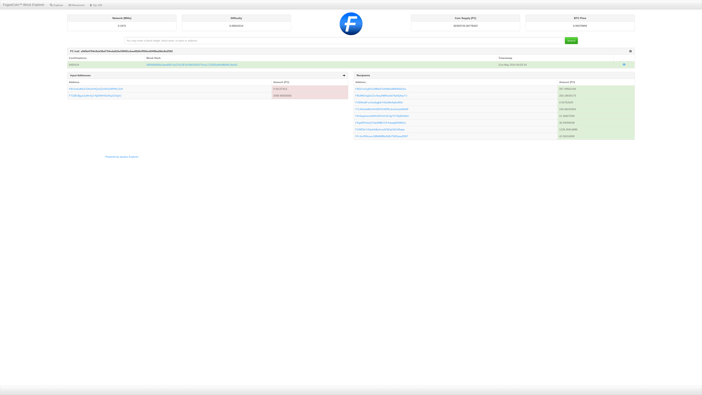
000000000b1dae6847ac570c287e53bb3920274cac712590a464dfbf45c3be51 (192, 64)
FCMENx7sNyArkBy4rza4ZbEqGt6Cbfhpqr (380, 129)
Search (571, 40)
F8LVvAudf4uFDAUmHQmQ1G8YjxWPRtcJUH (96, 88)
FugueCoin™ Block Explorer (23, 5)
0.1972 (122, 25)
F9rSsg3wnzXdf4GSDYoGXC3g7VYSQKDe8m (382, 115)
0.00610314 (236, 25)
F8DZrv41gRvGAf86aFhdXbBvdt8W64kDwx (380, 88)
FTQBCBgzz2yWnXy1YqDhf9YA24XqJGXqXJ (95, 95)
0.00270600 (580, 25)
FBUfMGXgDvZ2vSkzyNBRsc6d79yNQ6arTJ (381, 95)
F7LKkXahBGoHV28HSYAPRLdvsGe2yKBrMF (382, 109)
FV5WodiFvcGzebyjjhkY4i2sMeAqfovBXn (379, 102)
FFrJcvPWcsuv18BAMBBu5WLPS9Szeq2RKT (381, 136)
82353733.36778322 (466, 25)
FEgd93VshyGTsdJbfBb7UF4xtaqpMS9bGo (380, 122)
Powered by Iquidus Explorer (122, 156)
